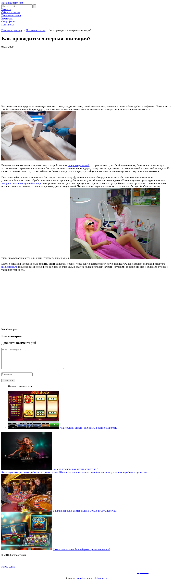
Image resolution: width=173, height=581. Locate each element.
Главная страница (11, 30)
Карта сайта (8, 566)
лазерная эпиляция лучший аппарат (22, 183)
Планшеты (7, 24)
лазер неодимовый (78, 165)
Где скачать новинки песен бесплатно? (75, 469)
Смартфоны (8, 21)
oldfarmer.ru (100, 578)
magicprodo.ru (9, 266)
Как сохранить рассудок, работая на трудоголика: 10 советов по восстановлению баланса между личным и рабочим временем (74, 472)
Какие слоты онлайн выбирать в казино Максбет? (88, 427)
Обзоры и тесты (10, 12)
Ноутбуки (7, 18)
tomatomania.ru (85, 578)
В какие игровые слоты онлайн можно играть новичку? (85, 510)
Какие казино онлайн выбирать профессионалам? (81, 549)
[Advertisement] (52, 76)
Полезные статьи (11, 15)
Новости (6, 9)
